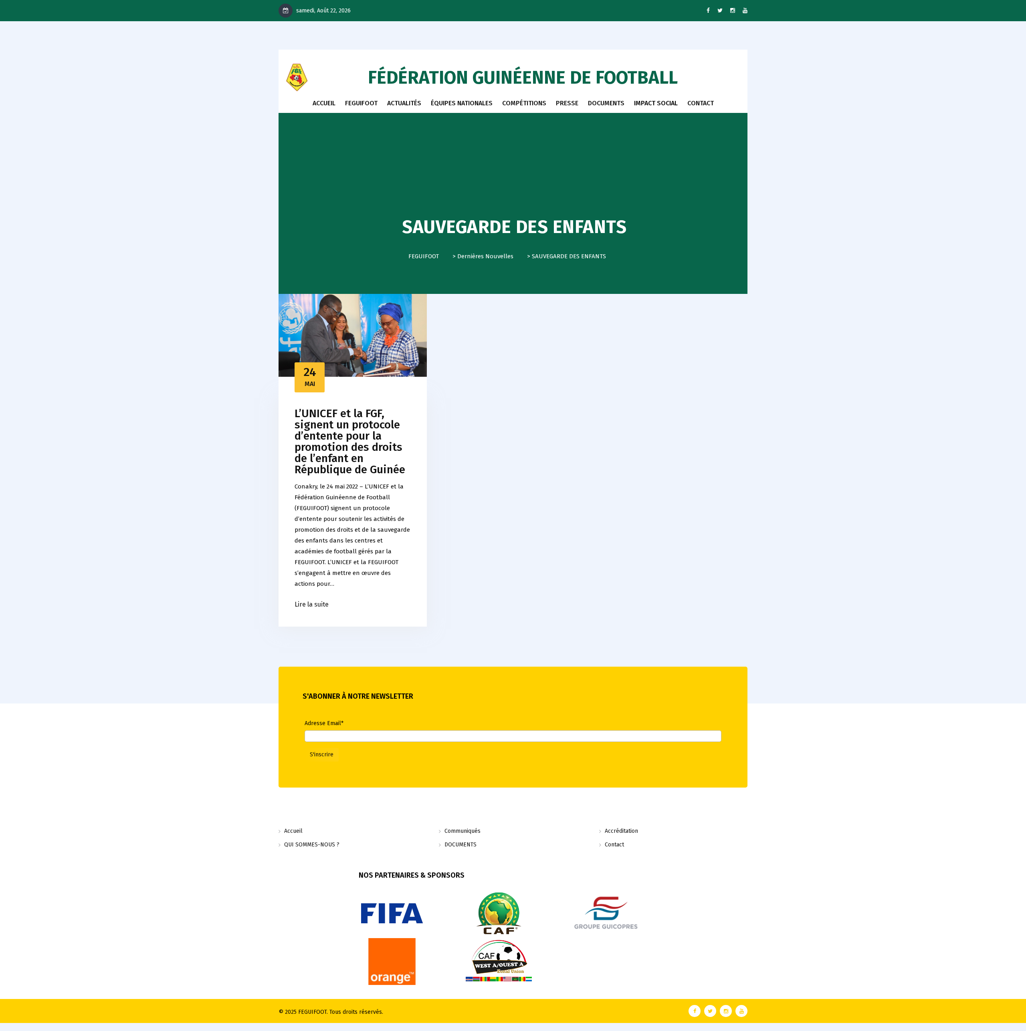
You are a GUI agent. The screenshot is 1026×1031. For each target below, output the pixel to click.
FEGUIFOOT (361, 103)
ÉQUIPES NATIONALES (462, 103)
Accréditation (621, 831)
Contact (614, 844)
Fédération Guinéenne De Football (523, 77)
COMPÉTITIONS (524, 103)
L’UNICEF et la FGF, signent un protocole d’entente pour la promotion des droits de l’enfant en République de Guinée (350, 441)
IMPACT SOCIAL (656, 103)
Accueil (324, 103)
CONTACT (700, 103)
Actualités (404, 103)
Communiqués (462, 831)
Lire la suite (312, 604)
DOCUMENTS (606, 103)
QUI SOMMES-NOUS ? (311, 844)
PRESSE (567, 103)
